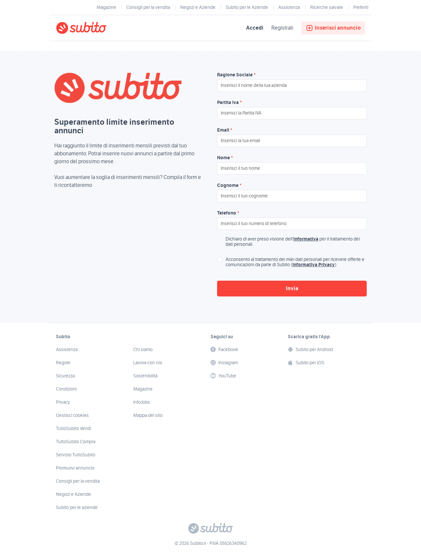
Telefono (228, 213)
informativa (305, 239)
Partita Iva (229, 102)
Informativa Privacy (313, 265)
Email (224, 130)
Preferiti (360, 7)
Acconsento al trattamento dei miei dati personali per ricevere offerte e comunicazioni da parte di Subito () (295, 262)
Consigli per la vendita (148, 7)
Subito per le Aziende (247, 7)
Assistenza (289, 7)
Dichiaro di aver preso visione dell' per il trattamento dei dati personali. (293, 242)
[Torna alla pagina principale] (94, 28)
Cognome (229, 185)
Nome (225, 158)
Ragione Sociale (236, 75)
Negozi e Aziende (197, 7)
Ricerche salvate (326, 7)
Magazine (106, 7)
